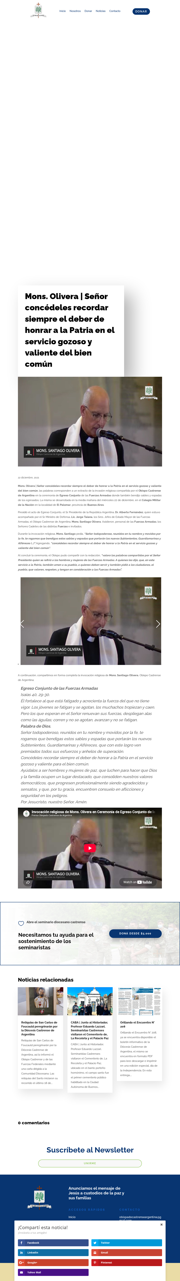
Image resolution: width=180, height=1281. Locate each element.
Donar (88, 11)
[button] (22, 624)
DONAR (141, 11)
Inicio (62, 11)
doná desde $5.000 (135, 933)
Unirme (90, 1163)
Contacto (114, 11)
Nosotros (75, 11)
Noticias (100, 11)
